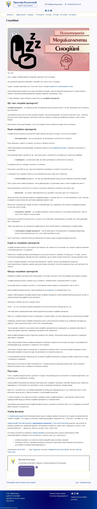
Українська (36, 449)
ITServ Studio (14, 507)
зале (48, 290)
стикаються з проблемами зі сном (61, 86)
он (9, 77)
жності (52, 290)
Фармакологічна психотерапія (58, 449)
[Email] (36, 467)
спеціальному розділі (16, 416)
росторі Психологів (61, 423)
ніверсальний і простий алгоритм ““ (30, 423)
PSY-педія (49, 14)
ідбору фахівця (38, 433)
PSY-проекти (72, 14)
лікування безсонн (59, 148)
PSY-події (56, 14)
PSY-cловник (63, 14)
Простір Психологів (26, 460)
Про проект (10, 14)
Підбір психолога (21, 14)
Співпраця (30, 14)
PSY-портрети (40, 14)
